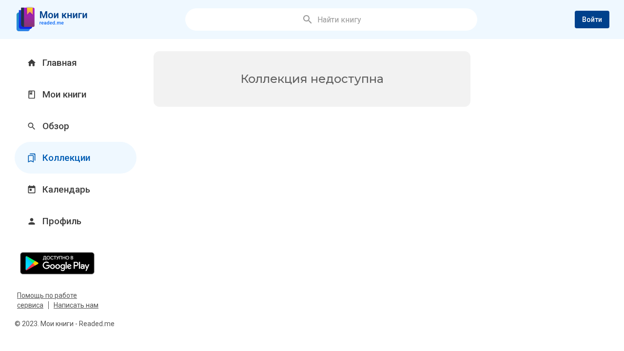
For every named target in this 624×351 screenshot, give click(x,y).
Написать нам (76, 305)
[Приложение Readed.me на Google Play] (75, 263)
